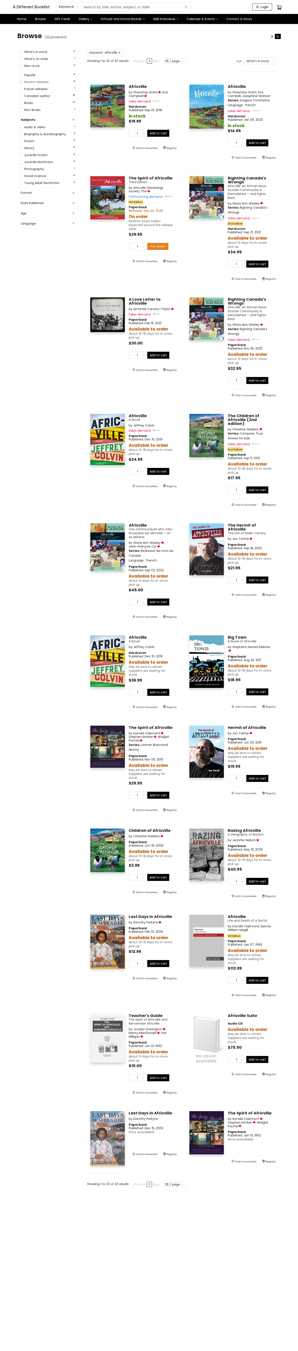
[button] (47, 70)
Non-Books (32, 110)
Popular (30, 75)
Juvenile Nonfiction (38, 162)
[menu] (149, 19)
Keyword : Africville (103, 52)
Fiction (29, 141)
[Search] (186, 7)
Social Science (35, 176)
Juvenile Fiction (36, 155)
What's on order (36, 59)
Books (28, 103)
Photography (34, 169)
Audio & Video (34, 127)
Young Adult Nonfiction (41, 183)
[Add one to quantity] (143, 133)
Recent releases (36, 82)
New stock (32, 66)
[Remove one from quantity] (131, 133)
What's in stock (35, 52)
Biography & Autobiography (45, 134)
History (29, 148)
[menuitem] (22, 19)
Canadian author (37, 96)
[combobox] (68, 7)
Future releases (36, 89)
